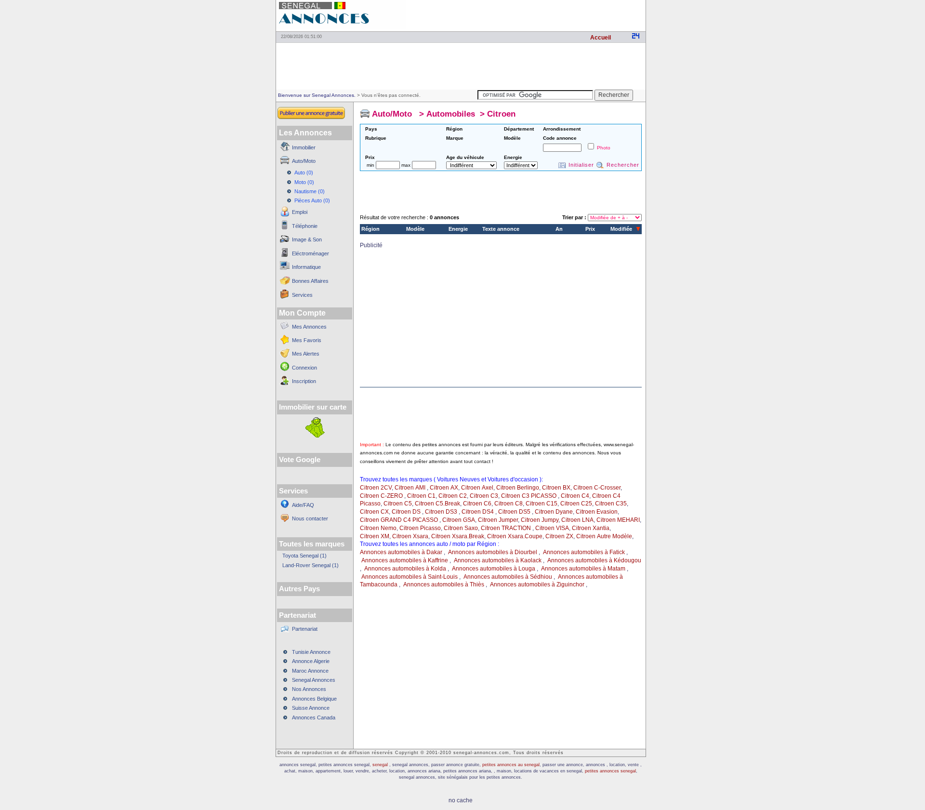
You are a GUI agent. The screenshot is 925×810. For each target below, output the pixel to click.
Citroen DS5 (515, 511)
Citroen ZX (559, 536)
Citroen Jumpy (539, 520)
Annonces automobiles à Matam (583, 568)
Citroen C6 (477, 503)
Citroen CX (374, 511)
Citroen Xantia (590, 528)
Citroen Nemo (378, 528)
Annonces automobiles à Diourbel (492, 552)
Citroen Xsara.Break (457, 536)
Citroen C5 (397, 503)
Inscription (304, 381)
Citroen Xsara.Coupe (514, 536)
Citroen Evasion (597, 511)
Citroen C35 (611, 503)
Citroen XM (374, 536)
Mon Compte (302, 313)
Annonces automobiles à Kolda (405, 568)
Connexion (304, 368)
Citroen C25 (576, 503)
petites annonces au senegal (511, 764)
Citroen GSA (458, 520)
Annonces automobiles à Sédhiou (507, 576)
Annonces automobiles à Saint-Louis (409, 576)
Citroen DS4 (478, 511)
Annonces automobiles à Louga (493, 568)
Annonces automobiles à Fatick (584, 552)
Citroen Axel (477, 487)
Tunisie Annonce (311, 652)
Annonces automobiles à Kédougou (594, 560)
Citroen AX (444, 487)
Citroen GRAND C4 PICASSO (399, 520)
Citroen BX (556, 487)
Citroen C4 (575, 495)
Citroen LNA (577, 520)
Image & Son (307, 239)
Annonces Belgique (314, 699)
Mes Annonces (309, 327)
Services (302, 295)
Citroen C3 (484, 495)
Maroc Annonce (310, 671)
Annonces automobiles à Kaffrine (404, 560)
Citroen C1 (421, 495)
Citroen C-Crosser (597, 487)
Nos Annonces (309, 689)
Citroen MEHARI (618, 520)
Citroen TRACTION (506, 528)
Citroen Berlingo (517, 487)
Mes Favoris (306, 340)
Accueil (600, 37)
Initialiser (581, 165)
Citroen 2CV (376, 487)
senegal (380, 764)
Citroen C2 (452, 495)
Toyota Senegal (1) (304, 555)
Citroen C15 (541, 503)
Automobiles (450, 114)
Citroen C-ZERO (382, 495)
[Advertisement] (533, 14)
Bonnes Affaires (310, 281)
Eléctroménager (310, 253)
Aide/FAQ (303, 505)
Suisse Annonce (311, 708)
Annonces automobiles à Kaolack (498, 560)
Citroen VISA (552, 528)
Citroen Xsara (410, 536)
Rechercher (623, 165)
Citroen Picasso (420, 528)
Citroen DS (407, 511)
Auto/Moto (304, 161)
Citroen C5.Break (437, 503)
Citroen (501, 114)
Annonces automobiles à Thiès (443, 584)
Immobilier (304, 147)
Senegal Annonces (313, 680)
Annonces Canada (313, 717)
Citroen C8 (508, 503)
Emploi (299, 212)
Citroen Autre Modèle (604, 536)
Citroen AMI (411, 487)
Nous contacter (310, 518)
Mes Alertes (305, 354)
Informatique (306, 267)
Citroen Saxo (461, 528)
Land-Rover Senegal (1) (310, 565)
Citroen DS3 (442, 511)
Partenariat (304, 629)
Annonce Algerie (311, 661)
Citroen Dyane (554, 511)
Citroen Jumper (498, 520)
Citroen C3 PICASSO (529, 495)
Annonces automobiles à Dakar (401, 552)
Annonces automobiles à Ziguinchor (537, 584)
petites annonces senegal (610, 771)
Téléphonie (304, 226)
